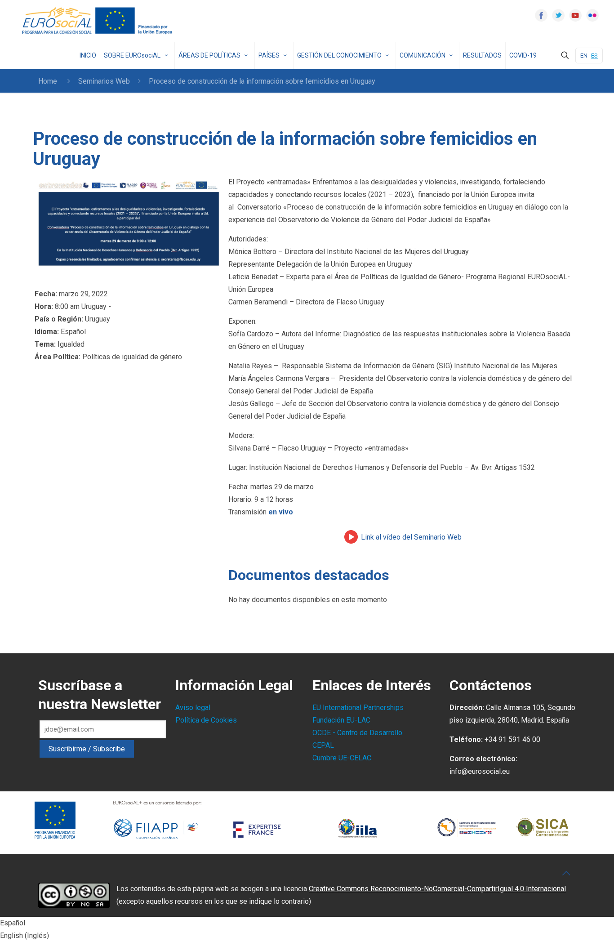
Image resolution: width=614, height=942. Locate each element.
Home (47, 81)
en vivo (280, 512)
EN (583, 55)
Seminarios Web (104, 81)
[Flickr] (592, 15)
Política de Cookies (206, 720)
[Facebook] (541, 15)
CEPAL (323, 745)
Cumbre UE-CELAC (341, 758)
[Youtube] (575, 15)
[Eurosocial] (98, 21)
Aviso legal (192, 707)
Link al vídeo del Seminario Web (411, 537)
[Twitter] (558, 15)
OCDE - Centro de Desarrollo (357, 732)
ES (594, 55)
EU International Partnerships (358, 707)
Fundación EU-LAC (341, 720)
